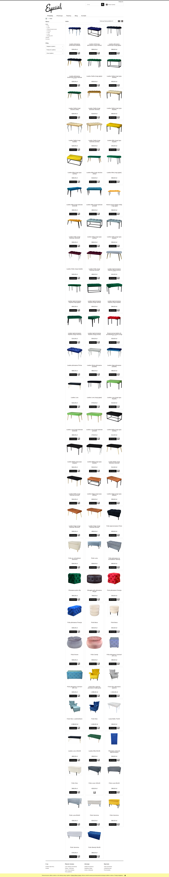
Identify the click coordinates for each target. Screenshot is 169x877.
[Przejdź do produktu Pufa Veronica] (94, 805)
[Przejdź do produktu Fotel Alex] (94, 708)
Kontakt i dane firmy (50, 866)
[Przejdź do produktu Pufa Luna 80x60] (74, 805)
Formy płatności (68, 871)
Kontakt (47, 868)
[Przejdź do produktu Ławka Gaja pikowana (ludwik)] (114, 355)
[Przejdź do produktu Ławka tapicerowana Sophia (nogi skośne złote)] (114, 258)
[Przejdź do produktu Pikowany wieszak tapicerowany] (114, 740)
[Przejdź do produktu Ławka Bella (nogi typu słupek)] (74, 451)
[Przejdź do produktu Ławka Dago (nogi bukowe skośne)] (74, 516)
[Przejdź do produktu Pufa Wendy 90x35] (94, 837)
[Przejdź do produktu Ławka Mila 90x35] (94, 740)
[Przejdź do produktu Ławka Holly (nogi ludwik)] (74, 258)
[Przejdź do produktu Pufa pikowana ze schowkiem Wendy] (114, 548)
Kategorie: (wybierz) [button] (51, 46)
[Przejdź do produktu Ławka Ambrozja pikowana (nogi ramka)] (94, 34)
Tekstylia (47, 37)
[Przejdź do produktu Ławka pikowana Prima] (74, 355)
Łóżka (48, 34)
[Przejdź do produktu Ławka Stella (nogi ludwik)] (74, 130)
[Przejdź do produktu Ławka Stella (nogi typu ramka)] (114, 66)
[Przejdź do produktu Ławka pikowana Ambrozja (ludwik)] (74, 34)
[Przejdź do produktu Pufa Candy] (94, 644)
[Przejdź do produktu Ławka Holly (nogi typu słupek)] (114, 226)
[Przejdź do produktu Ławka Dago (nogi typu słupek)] (114, 483)
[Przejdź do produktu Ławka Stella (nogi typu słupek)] (114, 98)
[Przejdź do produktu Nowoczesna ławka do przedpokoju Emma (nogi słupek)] (114, 323)
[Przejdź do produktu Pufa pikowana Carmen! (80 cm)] (74, 676)
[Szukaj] (102, 4)
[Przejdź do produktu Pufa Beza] (94, 612)
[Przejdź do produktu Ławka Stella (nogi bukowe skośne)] (94, 98)
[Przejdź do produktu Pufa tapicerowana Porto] (114, 516)
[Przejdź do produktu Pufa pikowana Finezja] (114, 580)
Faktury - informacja (69, 868)
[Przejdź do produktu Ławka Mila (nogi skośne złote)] (94, 162)
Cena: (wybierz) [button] (50, 53)
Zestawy (49, 30)
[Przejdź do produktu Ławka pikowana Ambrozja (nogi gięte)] (114, 34)
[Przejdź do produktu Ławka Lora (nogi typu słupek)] (114, 387)
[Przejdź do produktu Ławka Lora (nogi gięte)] (94, 387)
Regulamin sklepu (88, 868)
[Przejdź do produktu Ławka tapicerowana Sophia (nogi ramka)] (94, 291)
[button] (79, 53)
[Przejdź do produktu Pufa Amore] (74, 644)
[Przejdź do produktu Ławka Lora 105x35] (74, 740)
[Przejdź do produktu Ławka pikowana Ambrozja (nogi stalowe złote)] (74, 66)
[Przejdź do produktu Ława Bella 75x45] (114, 708)
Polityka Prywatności (89, 866)
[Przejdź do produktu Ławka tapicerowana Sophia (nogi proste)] (94, 323)
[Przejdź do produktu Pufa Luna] (94, 548)
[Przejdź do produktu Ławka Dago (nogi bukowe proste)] (94, 516)
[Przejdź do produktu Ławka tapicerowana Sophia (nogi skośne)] (74, 323)
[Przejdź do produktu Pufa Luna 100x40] (94, 773)
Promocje (48, 39)
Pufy (48, 25)
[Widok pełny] (122, 21)
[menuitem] (50, 16)
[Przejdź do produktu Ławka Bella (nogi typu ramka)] (114, 419)
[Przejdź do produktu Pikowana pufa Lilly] (74, 580)
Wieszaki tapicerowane (52, 29)
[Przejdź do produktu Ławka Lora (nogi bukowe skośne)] (74, 419)
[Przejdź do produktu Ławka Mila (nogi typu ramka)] (74, 162)
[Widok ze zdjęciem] (119, 21)
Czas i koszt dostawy (69, 870)
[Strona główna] (54, 8)
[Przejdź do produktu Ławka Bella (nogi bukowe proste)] (74, 483)
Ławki (48, 27)
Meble (47, 24)
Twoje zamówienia (108, 866)
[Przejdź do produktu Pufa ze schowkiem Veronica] (74, 548)
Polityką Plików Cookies (76, 875)
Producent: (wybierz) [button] (51, 49)
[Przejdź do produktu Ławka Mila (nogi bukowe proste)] (94, 194)
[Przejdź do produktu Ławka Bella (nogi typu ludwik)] (94, 451)
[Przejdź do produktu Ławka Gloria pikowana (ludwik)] (94, 355)
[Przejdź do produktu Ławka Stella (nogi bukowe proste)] (94, 130)
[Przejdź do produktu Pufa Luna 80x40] (114, 773)
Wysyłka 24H (50, 35)
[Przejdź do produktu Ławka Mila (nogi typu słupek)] (114, 130)
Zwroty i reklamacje (88, 870)
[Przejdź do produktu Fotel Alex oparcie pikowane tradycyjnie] (94, 676)
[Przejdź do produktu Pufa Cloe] (74, 773)
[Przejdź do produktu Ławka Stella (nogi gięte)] (94, 66)
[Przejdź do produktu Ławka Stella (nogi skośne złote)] (74, 98)
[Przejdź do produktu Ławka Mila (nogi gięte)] (114, 162)
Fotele (48, 32)
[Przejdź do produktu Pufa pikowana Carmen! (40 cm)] (114, 644)
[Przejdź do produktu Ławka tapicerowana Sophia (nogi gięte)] (74, 291)
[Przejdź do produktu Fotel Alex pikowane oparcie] (114, 676)
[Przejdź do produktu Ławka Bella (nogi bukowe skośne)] (114, 451)
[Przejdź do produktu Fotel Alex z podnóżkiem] (74, 708)
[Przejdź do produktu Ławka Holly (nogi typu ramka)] (94, 226)
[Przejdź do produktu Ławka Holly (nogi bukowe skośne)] (74, 226)
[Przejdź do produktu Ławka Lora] (74, 387)
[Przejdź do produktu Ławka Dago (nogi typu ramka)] (94, 483)
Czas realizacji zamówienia (71, 866)
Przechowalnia (107, 870)
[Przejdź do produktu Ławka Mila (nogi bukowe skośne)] (74, 194)
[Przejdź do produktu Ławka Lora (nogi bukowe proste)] (94, 419)
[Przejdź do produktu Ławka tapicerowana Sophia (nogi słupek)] (114, 291)
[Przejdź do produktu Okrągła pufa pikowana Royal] (94, 580)
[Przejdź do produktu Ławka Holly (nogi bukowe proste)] (94, 258)
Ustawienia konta (107, 868)
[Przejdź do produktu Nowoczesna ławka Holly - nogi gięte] (114, 194)
